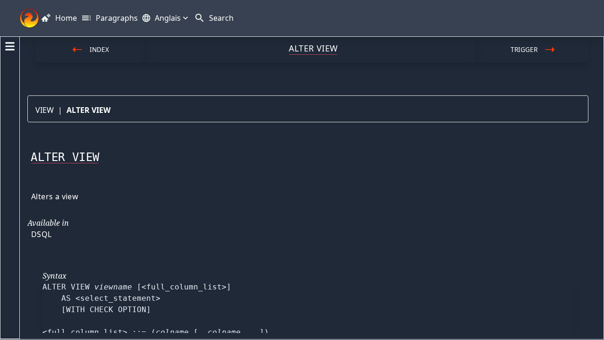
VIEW (44, 110)
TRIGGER (524, 49)
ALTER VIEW (88, 110)
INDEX (99, 49)
